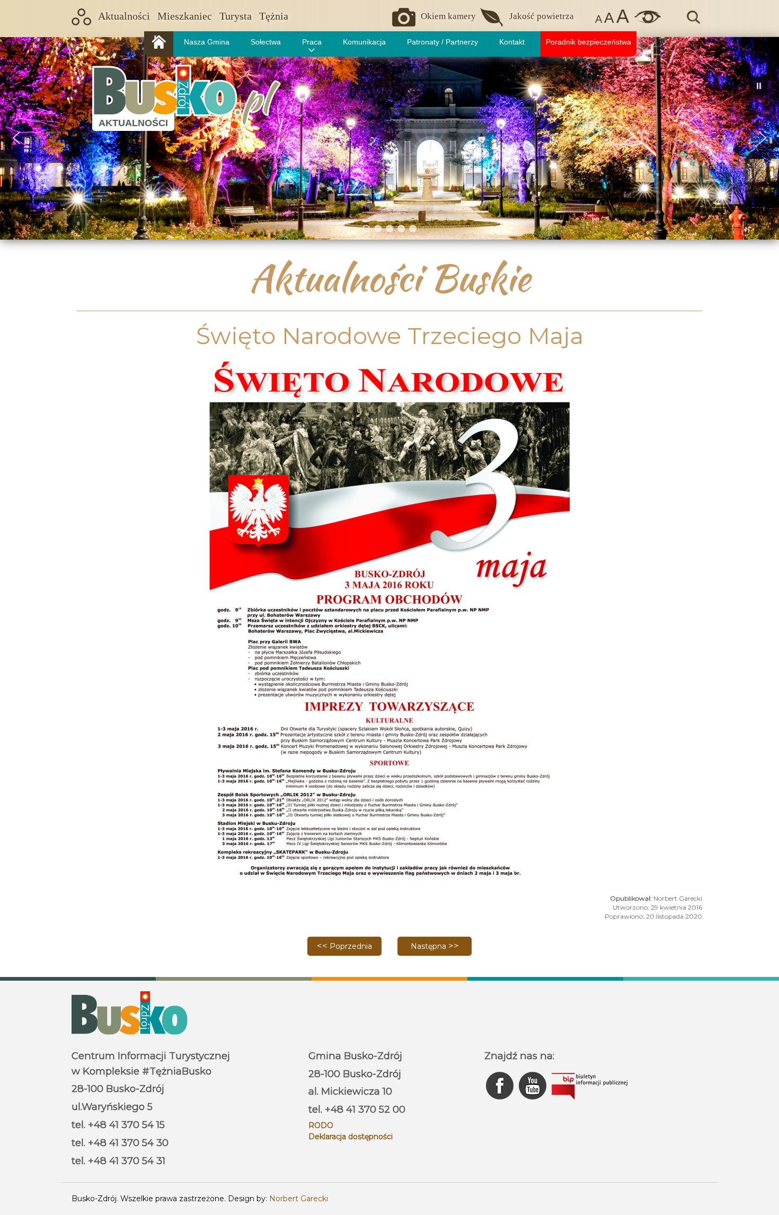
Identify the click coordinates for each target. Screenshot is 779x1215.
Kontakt (512, 42)
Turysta (235, 16)
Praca (312, 42)
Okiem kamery (448, 16)
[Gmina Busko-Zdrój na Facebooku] (500, 1102)
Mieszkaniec (184, 16)
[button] (16, 137)
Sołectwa (266, 42)
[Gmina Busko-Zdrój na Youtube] (533, 1102)
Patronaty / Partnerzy (442, 42)
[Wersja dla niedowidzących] (645, 20)
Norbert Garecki (298, 1198)
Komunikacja (364, 42)
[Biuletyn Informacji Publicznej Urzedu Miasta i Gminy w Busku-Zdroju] (589, 1102)
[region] (389, 138)
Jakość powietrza (541, 16)
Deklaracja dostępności (350, 1136)
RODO (320, 1125)
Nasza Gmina (206, 42)
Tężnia (273, 16)
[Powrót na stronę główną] (158, 44)
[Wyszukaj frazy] (692, 22)
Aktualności (124, 16)
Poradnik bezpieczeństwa (588, 42)
